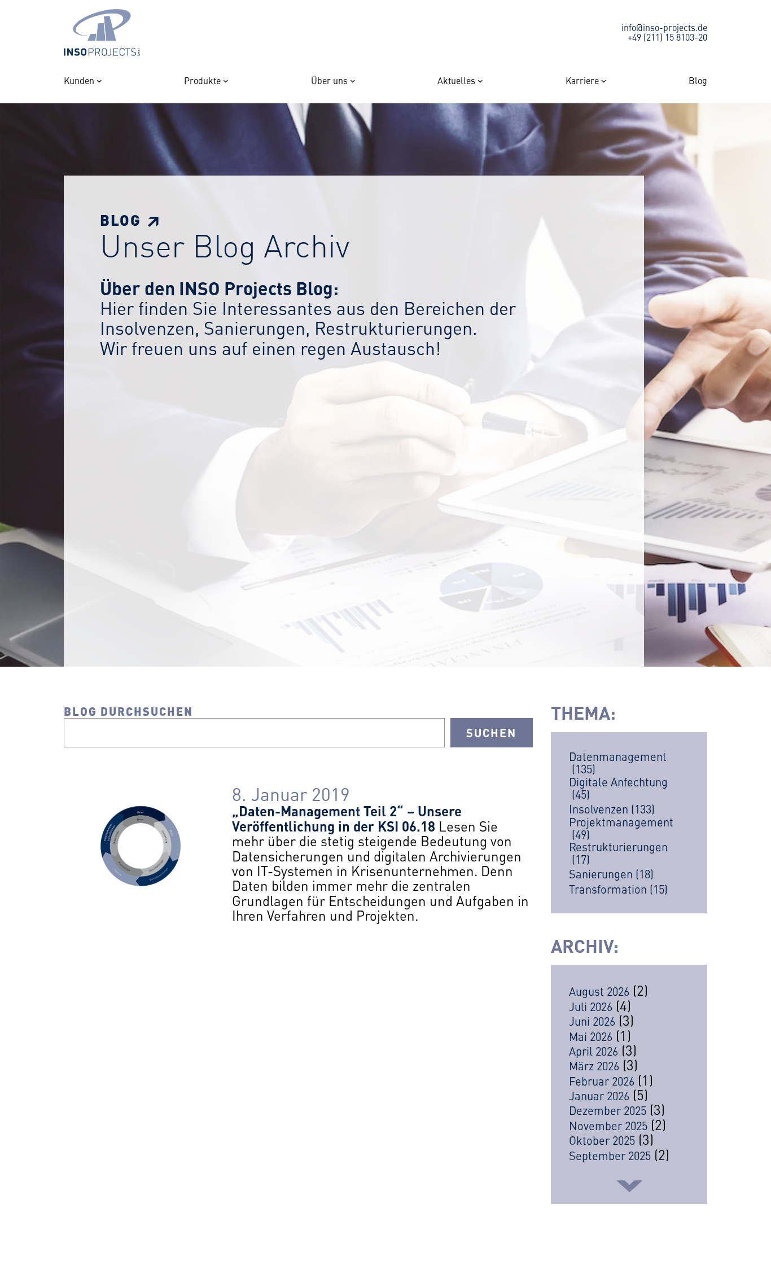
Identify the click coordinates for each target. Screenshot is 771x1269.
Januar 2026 (599, 1095)
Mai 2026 (590, 1036)
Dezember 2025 (607, 1110)
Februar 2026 (601, 1080)
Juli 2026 (590, 1006)
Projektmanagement (621, 828)
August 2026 (599, 991)
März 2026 (594, 1065)
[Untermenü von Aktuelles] (480, 81)
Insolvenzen (612, 809)
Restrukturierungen (618, 853)
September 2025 (610, 1155)
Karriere (582, 81)
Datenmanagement (618, 762)
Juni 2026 (592, 1021)
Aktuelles (456, 81)
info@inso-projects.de (664, 27)
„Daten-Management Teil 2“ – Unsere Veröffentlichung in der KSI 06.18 (347, 818)
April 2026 (593, 1050)
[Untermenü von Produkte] (226, 81)
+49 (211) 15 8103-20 (667, 36)
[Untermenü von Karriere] (604, 81)
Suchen (491, 732)
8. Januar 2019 (291, 793)
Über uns (329, 81)
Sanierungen (611, 874)
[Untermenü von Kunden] (99, 81)
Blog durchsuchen (128, 711)
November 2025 (608, 1125)
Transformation (618, 889)
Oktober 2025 (602, 1140)
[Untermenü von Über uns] (353, 81)
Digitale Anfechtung (618, 788)
